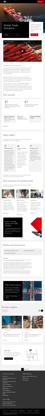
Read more (12, 329)
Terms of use (5, 410)
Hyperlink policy (22, 410)
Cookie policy (29, 410)
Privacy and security (13, 410)
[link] (5, 310)
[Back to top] (22, 369)
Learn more (33, 329)
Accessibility (36, 410)
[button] (22, 126)
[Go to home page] (5, 1)
